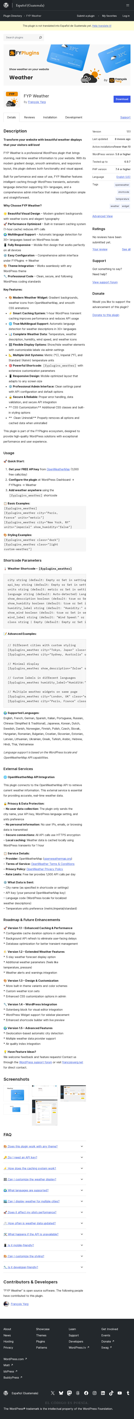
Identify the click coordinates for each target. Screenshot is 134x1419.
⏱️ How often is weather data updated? (29, 1223)
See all (126, 249)
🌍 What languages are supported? (26, 1190)
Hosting (8, 1341)
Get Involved (109, 1329)
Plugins (40, 1341)
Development (73, 117)
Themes (41, 1335)
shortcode (123, 192)
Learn (72, 1329)
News (7, 1335)
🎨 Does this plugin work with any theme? (30, 1146)
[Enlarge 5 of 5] (81, 1090)
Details (11, 117)
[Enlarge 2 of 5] (24, 1108)
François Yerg (37, 102)
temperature (122, 199)
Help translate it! (101, 25)
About (7, 1329)
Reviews (29, 117)
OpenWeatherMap (58, 469)
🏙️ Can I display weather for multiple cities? (31, 1201)
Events (105, 1335)
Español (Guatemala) (25, 1393)
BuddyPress (13, 1377)
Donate (107, 1341)
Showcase (43, 1329)
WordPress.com (15, 1359)
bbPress (10, 1371)
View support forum (105, 282)
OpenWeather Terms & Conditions (53, 864)
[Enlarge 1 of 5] (24, 1090)
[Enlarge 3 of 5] (53, 1090)
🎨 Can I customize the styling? (23, 1256)
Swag (106, 1347)
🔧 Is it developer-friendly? (20, 1267)
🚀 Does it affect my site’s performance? (29, 1212)
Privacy (8, 1347)
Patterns (41, 1347)
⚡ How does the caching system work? (29, 1168)
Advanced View (102, 216)
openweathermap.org (57, 858)
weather (115, 206)
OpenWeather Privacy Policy (45, 869)
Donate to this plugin (105, 315)
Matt (8, 1365)
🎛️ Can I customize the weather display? (29, 1179)
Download (122, 99)
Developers (76, 1341)
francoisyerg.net (72, 1062)
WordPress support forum (35, 1062)
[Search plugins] (40, 37)
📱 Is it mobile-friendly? (18, 1245)
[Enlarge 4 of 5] (53, 1104)
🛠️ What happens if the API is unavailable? (30, 1234)
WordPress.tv (79, 1347)
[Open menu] (128, 5)
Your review (99, 249)
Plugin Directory (12, 15)
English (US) (124, 176)
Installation (50, 117)
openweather (122, 185)
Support (125, 117)
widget (125, 206)
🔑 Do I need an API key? (20, 1157)
